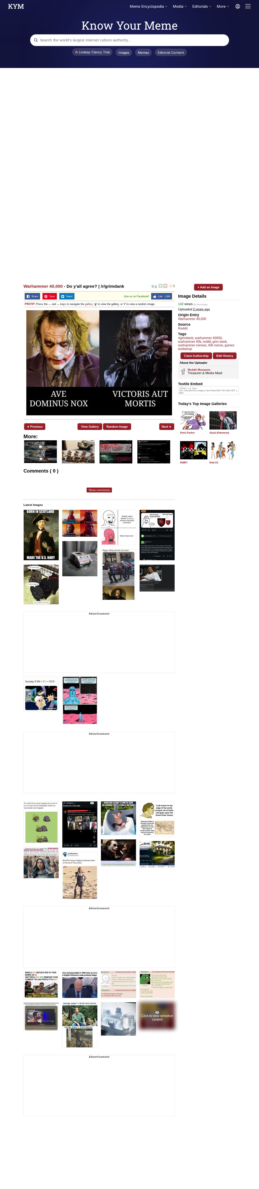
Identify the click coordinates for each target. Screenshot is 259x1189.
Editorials (200, 6)
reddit (207, 341)
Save (51, 296)
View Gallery (90, 426)
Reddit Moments (199, 369)
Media (178, 6)
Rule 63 (213, 462)
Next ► (167, 426)
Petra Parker (187, 432)
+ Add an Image (208, 287)
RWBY (184, 462)
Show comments (99, 490)
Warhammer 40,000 (43, 286)
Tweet (68, 296)
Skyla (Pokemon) (219, 432)
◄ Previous (34, 426)
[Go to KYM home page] (16, 7)
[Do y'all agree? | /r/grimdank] (99, 362)
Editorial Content (171, 53)
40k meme (215, 345)
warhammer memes (192, 345)
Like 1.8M (163, 296)
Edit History (224, 356)
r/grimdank (185, 338)
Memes (143, 53)
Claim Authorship (196, 356)
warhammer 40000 (208, 338)
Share (34, 296)
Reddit (183, 328)
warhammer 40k (189, 341)
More (221, 6)
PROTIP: (30, 304)
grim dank (219, 341)
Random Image (117, 426)
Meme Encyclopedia (147, 6)
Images (123, 53)
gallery (88, 304)
